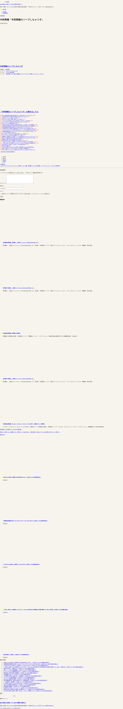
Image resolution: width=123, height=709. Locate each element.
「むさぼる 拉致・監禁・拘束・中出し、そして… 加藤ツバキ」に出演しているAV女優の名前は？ (28, 690)
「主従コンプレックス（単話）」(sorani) (9, 118)
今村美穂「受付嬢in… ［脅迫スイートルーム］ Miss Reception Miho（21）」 (19, 287)
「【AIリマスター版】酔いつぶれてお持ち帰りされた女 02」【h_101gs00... (16, 120)
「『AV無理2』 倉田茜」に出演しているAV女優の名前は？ (18, 681)
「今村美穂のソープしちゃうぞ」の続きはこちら (19, 112)
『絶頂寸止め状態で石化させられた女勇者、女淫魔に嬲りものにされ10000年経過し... (18, 147)
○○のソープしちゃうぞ (12, 70)
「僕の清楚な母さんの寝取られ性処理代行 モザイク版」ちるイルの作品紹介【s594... (18, 128)
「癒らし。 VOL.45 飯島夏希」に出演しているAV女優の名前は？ (19, 670)
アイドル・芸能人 (28, 73)
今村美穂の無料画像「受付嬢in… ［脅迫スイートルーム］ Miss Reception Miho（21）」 (21, 242)
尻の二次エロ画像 (5, 145)
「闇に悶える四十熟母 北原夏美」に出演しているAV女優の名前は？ (20, 673)
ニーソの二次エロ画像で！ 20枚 (8, 132)
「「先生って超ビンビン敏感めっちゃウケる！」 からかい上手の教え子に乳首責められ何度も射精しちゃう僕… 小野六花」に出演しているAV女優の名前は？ (35, 609)
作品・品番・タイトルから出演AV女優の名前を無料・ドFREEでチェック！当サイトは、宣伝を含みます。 (27, 705)
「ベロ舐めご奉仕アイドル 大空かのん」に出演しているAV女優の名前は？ (22, 683)
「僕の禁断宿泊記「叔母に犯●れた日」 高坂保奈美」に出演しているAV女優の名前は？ (25, 680)
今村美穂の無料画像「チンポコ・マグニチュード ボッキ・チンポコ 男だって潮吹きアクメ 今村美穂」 (24, 423)
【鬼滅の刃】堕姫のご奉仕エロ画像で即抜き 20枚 (11, 139)
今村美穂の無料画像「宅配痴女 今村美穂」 (12, 333)
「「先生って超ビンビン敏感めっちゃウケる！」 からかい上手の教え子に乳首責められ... (19, 143)
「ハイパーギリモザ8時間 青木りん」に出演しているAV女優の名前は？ (21, 671)
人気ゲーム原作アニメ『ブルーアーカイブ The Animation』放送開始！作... (16, 148)
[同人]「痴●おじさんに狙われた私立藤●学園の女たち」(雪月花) (14, 133)
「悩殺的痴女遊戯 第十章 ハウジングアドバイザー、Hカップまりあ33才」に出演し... (18, 131)
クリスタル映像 (10, 72)
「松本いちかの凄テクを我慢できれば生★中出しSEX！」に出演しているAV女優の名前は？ (22, 477)
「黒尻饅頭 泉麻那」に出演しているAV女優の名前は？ (17, 686)
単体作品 (8, 73)
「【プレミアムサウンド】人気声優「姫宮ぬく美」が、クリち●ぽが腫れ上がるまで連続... (19, 129)
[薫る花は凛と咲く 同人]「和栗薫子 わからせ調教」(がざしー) (13, 140)
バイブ (22, 73)
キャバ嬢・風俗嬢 (15, 73)
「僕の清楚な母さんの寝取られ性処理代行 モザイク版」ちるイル (14, 116)
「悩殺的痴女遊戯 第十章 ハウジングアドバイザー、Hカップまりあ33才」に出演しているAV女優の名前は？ (25, 520)
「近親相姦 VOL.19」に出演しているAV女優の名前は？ (17, 674)
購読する (2, 434)
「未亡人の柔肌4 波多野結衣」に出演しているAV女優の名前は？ (19, 684)
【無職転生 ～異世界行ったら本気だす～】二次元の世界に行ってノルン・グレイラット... (19, 136)
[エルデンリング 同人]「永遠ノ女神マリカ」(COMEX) (12, 119)
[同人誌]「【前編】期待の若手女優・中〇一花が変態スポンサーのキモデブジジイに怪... (18, 137)
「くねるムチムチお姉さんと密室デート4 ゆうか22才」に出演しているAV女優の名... (18, 141)
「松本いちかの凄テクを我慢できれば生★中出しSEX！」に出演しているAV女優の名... (18, 124)
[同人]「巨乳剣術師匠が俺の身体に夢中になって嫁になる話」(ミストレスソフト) (17, 115)
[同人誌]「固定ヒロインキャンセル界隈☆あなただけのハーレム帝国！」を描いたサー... (18, 149)
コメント (3, 183)
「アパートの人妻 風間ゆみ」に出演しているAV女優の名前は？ (19, 677)
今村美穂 (7, 69)
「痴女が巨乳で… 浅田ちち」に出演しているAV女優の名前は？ (14, 144)
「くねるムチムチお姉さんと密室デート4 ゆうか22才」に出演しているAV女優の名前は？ (21, 564)
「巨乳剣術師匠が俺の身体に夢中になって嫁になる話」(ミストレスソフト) (16, 127)
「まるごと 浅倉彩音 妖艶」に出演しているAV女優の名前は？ (19, 678)
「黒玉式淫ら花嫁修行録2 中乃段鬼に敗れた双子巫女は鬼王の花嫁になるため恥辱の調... (18, 125)
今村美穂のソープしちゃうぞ (11, 66)
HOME (4, 9)
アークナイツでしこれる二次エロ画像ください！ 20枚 (12, 135)
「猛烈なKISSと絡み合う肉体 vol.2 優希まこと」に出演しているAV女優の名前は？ (24, 689)
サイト (1, 191)
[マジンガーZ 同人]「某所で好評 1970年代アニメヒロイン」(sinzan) (14, 121)
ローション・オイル (38, 73)
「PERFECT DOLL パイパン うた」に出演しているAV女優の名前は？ (20, 687)
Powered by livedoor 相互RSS (8, 151)
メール (2, 188)
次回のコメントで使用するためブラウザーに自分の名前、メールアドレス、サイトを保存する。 (26, 193)
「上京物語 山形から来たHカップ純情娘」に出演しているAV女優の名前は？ (22, 675)
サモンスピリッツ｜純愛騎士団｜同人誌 (9, 123)
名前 (2, 185)
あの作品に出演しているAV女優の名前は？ (11, 4)
